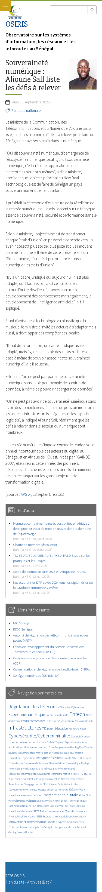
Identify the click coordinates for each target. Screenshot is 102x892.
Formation (14, 758)
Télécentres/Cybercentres (72, 707)
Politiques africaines (48, 758)
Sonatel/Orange (80, 736)
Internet (53, 784)
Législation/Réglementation (22, 773)
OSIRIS (16, 24)
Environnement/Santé (64, 768)
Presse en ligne (73, 763)
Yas (31, 832)
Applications (15, 747)
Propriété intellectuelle (26, 778)
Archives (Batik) (39, 882)
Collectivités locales (68, 784)
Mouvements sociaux (36, 747)
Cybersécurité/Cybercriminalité (39, 736)
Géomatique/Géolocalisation (28, 800)
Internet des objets (29, 827)
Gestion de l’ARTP (30, 811)
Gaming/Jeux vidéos (18, 832)
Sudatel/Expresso (55, 742)
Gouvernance (43, 773)
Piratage (85, 763)
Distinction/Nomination (22, 806)
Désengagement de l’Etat (35, 784)
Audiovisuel (35, 795)
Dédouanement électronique (22, 789)
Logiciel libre (28, 757)
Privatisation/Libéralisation (22, 816)
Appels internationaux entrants (67, 752)
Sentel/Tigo (67, 800)
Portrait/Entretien (61, 774)
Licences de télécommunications (27, 742)
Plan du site (14, 882)
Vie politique (79, 800)
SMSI (39, 816)
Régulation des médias (76, 742)
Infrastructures (24, 727)
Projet (83, 728)
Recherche (74, 728)
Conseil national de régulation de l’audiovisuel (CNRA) (51, 669)
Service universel (52, 800)
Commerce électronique (36, 763)
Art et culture (78, 757)
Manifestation (57, 763)
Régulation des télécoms (33, 706)
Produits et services (33, 721)
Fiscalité (66, 757)
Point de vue (15, 763)
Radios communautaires (52, 811)
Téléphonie (15, 784)
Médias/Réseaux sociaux (73, 778)
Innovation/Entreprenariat (27, 821)
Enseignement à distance (62, 805)
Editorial (81, 827)
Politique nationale (26, 110)
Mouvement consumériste (30, 752)
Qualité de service (76, 811)
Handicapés (43, 805)
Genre (89, 757)
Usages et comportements (53, 789)
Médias (47, 752)
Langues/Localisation (49, 778)
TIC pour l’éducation (55, 728)
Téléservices (14, 768)
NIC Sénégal (21, 623)
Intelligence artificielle (65, 827)
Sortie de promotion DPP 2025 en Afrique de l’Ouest (49, 573)
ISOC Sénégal (23, 629)
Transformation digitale (60, 794)
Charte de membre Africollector (35, 546)
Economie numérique (26, 714)
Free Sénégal (45, 827)
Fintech (77, 714)
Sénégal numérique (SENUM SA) (36, 675)
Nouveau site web (83, 720)
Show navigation (5, 5)
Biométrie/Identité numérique (36, 768)
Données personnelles (61, 747)
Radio (76, 773)
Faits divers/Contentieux (60, 721)
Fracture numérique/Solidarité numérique (64, 816)
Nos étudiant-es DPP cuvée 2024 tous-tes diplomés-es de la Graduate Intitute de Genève (53, 587)
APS (24, 494)
